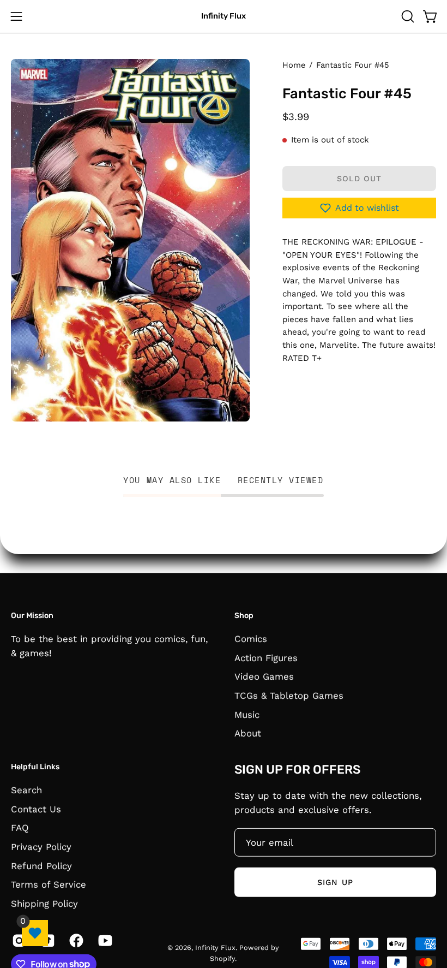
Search (26, 789)
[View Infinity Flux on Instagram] (18, 940)
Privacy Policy (41, 846)
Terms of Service (48, 883)
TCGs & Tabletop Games (288, 695)
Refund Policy (41, 865)
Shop (243, 615)
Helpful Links (35, 766)
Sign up (335, 881)
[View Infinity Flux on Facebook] (75, 940)
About (247, 733)
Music (246, 714)
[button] (406, 16)
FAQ (20, 827)
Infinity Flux (223, 16)
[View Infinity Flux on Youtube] (104, 940)
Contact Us (36, 808)
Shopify (222, 958)
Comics (250, 638)
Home (293, 65)
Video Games (264, 676)
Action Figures (266, 657)
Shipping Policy (44, 903)
